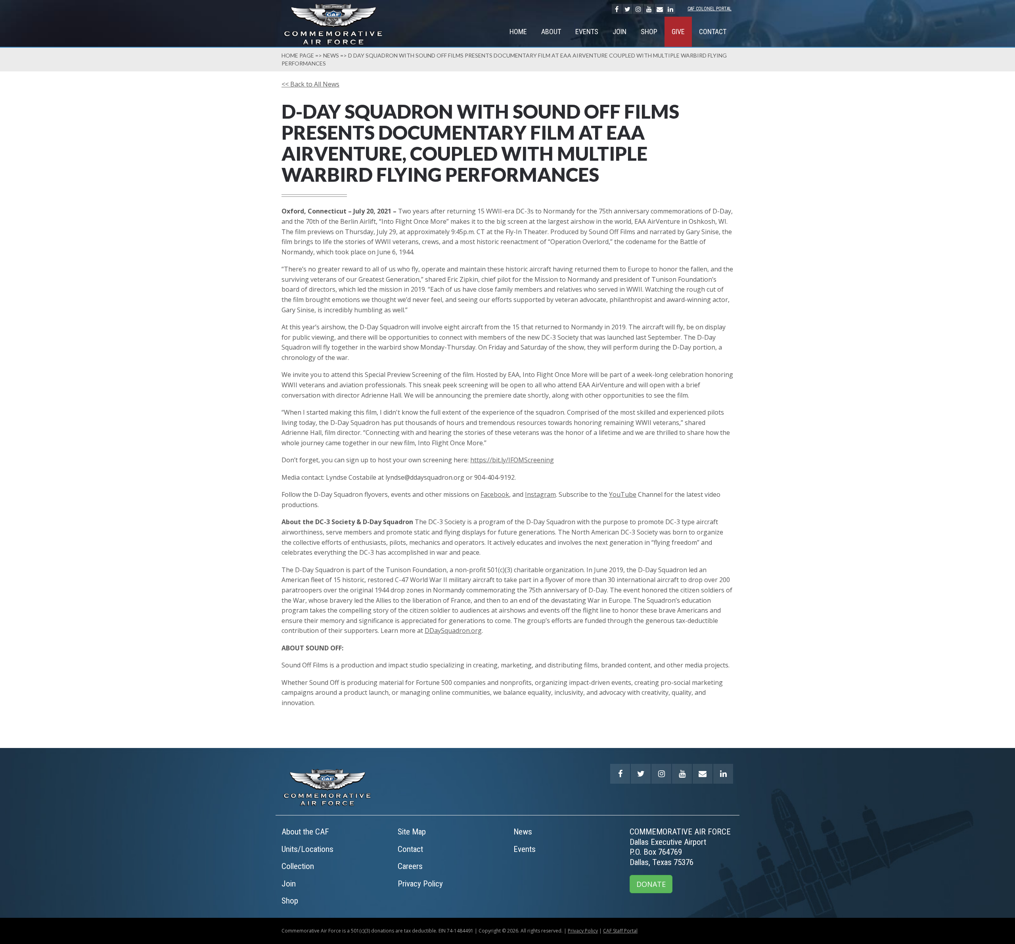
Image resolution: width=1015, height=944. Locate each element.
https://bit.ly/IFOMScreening (512, 460)
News (331, 55)
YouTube (622, 494)
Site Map (412, 831)
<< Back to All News (310, 84)
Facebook (495, 494)
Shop (649, 31)
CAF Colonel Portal (710, 9)
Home (518, 31)
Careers (410, 866)
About (551, 31)
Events (586, 31)
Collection (298, 866)
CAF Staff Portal (620, 930)
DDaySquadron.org (453, 630)
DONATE (651, 884)
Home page (298, 55)
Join (619, 31)
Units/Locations (307, 849)
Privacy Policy (420, 883)
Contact (712, 31)
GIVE (678, 31)
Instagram (540, 494)
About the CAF (305, 831)
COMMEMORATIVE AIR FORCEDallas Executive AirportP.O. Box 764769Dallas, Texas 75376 (680, 847)
